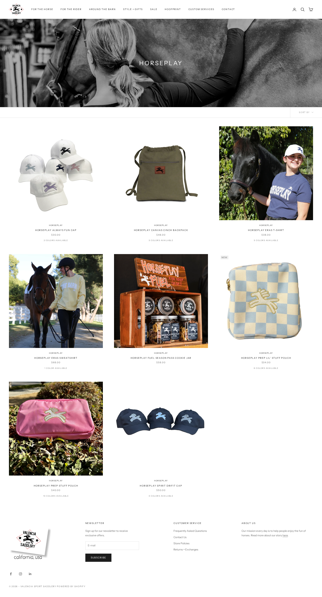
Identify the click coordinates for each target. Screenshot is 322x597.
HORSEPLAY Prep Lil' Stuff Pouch (266, 358)
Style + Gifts (133, 9)
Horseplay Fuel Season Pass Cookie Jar (161, 358)
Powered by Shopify (71, 586)
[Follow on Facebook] (11, 574)
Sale (153, 9)
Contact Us (180, 537)
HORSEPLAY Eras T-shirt (266, 230)
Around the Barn (102, 9)
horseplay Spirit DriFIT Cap (161, 485)
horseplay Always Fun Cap (56, 230)
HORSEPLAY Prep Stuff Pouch (56, 485)
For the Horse (42, 9)
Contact (228, 9)
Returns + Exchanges (185, 549)
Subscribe (98, 557)
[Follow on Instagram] (20, 574)
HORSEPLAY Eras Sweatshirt (56, 358)
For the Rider (71, 9)
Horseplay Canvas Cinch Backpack (161, 230)
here (285, 535)
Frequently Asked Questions (190, 531)
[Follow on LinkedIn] (30, 574)
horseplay (56, 225)
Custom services (201, 9)
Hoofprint (173, 9)
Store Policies (181, 543)
